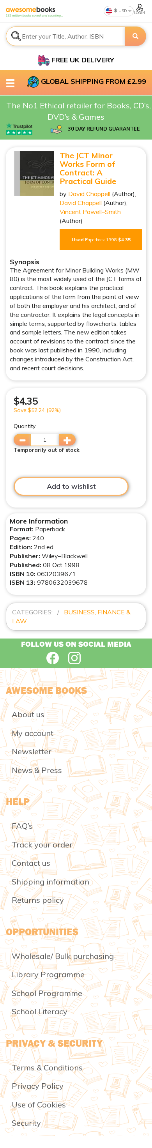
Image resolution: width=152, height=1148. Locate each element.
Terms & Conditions (47, 1067)
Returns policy (38, 900)
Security (26, 1123)
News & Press (37, 770)
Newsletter (31, 751)
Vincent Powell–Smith (90, 212)
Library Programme (48, 974)
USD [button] (122, 10)
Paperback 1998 (101, 239)
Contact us (31, 863)
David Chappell (89, 194)
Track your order (42, 844)
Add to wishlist (71, 486)
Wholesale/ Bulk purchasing (63, 956)
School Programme (47, 993)
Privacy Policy (38, 1086)
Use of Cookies (39, 1104)
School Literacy (39, 1011)
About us (28, 714)
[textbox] (65, 36)
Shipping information (50, 881)
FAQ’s (22, 826)
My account (32, 733)
